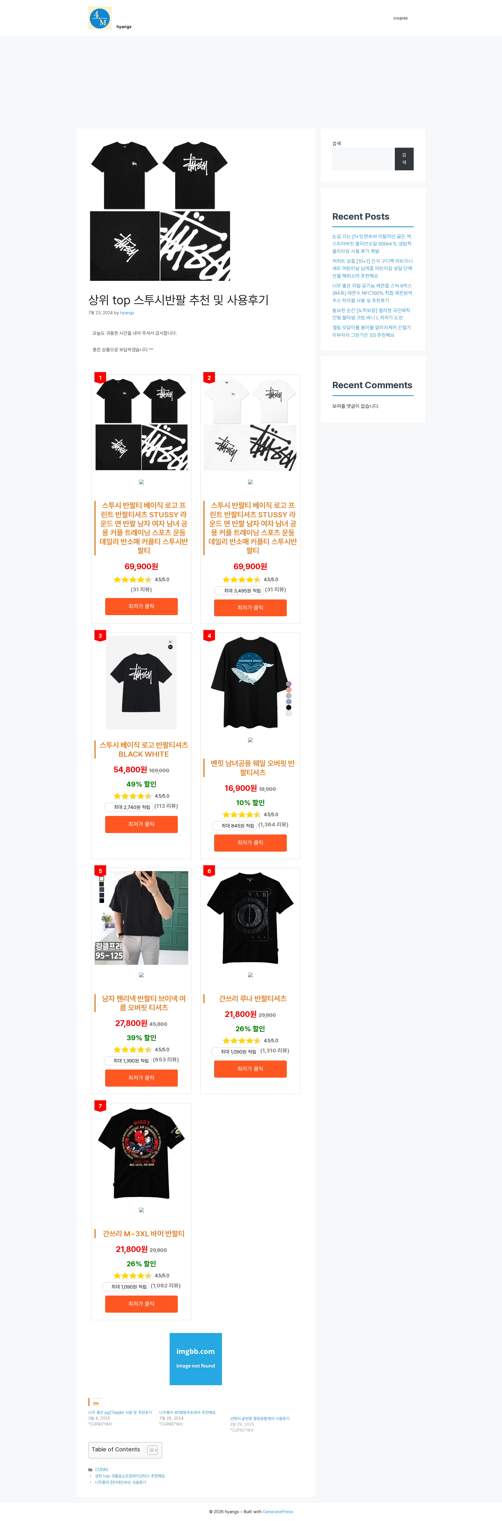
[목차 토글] (149, 1450)
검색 (336, 144)
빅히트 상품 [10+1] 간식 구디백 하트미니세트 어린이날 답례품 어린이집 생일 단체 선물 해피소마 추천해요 (372, 268)
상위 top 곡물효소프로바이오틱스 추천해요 (130, 1475)
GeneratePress (278, 1511)
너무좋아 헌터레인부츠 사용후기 (120, 1482)
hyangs (124, 26)
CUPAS (101, 1469)
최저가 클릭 (141, 606)
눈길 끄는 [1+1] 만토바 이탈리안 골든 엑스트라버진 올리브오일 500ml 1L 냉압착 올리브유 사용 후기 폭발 (372, 244)
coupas (400, 18)
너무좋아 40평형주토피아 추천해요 (187, 1412)
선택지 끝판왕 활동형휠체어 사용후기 (259, 1418)
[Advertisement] (251, 79)
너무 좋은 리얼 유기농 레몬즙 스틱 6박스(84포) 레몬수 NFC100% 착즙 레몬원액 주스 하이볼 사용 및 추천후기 (372, 293)
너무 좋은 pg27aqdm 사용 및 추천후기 (120, 1412)
